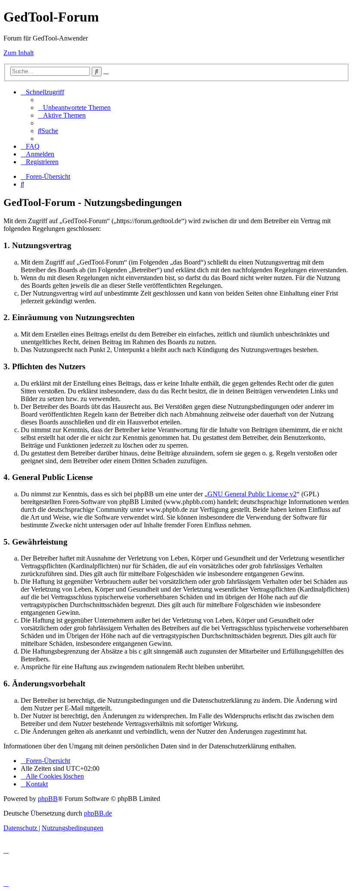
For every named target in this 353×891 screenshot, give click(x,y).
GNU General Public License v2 (252, 494)
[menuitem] (74, 107)
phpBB (48, 798)
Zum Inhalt (18, 52)
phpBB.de (98, 813)
